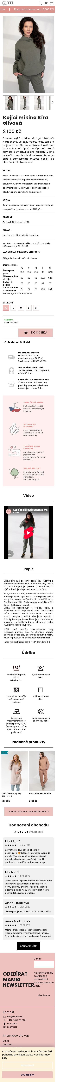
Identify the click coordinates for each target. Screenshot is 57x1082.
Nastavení (27, 1065)
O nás (6, 1040)
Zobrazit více (28, 946)
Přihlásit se (44, 995)
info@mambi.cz (15, 1016)
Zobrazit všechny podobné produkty (28, 811)
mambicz (12, 1023)
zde (4, 1058)
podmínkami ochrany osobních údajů (44, 982)
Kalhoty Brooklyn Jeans (16, 619)
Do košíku (39, 332)
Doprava (7, 1044)
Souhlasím (27, 1074)
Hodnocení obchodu (28, 825)
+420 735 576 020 (16, 1020)
